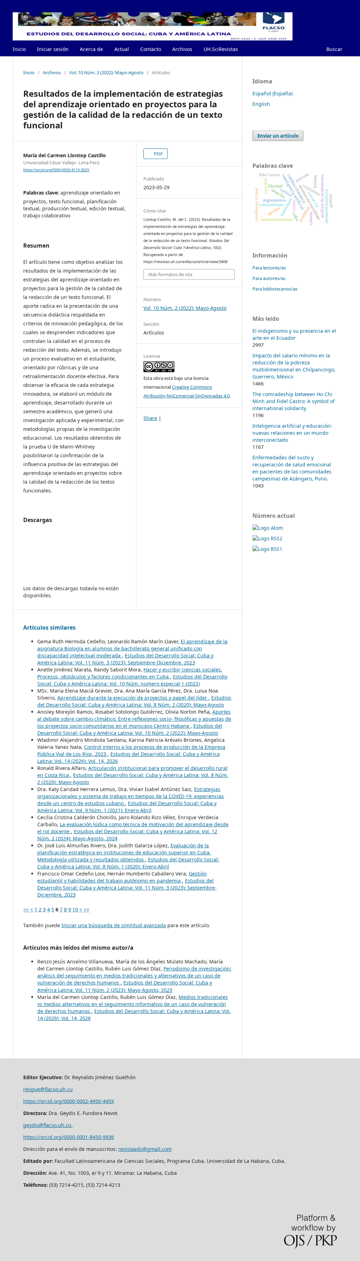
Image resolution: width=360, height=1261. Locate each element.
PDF (158, 154)
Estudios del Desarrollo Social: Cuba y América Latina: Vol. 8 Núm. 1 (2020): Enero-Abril (128, 863)
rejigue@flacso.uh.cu (48, 1089)
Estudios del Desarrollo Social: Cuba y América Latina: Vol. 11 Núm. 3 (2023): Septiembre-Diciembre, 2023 (125, 659)
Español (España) (272, 93)
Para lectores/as (269, 268)
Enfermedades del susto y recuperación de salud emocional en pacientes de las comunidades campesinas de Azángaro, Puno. (292, 468)
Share (150, 418)
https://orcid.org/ (43, 1137)
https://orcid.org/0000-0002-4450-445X (68, 1101)
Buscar (334, 49)
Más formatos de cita (170, 274)
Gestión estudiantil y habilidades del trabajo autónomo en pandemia (122, 877)
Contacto (150, 49)
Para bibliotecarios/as (274, 289)
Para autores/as (268, 278)
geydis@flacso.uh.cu (48, 1125)
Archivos (182, 49)
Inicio (19, 49)
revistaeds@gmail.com (145, 1149)
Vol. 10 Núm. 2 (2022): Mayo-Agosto (106, 72)
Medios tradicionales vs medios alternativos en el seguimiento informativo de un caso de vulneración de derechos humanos (132, 1004)
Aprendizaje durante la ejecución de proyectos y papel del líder (132, 697)
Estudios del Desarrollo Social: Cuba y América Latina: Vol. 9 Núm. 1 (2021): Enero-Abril (127, 807)
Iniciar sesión (53, 49)
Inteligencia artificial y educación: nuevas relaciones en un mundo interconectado (292, 432)
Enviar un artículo (277, 136)
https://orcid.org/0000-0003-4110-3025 (56, 169)
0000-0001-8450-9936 (89, 1137)
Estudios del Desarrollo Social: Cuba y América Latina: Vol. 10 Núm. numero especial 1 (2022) (132, 680)
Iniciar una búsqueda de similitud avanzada (114, 925)
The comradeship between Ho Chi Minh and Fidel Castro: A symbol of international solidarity (293, 401)
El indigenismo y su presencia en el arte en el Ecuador (294, 334)
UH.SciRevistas (221, 49)
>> (86, 909)
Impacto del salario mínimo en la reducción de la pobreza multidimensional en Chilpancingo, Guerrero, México (293, 366)
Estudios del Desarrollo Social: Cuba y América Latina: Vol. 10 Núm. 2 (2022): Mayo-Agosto (129, 729)
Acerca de (91, 49)
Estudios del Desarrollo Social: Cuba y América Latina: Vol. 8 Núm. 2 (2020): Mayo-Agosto (134, 701)
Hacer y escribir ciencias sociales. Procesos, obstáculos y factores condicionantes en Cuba (129, 673)
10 (75, 909)
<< (26, 909)
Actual (121, 49)
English (261, 104)
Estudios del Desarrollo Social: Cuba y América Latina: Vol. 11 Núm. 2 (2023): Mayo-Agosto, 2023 (124, 986)
